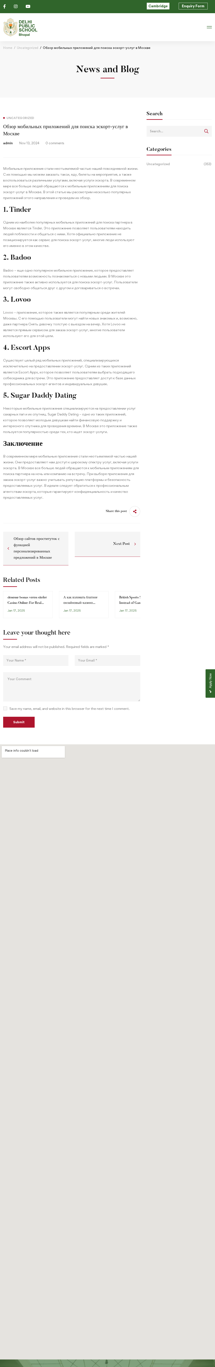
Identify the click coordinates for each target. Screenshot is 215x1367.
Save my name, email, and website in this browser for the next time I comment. (69, 708)
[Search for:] (179, 131)
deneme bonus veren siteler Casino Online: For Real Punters (27, 603)
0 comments (55, 143)
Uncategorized (27, 48)
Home (7, 48)
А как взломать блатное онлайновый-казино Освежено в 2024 (80, 603)
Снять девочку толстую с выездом (56, 324)
